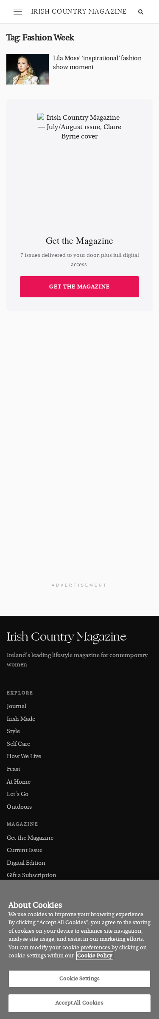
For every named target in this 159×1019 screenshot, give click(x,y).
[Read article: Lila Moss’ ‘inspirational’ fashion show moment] (27, 69)
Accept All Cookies (79, 1002)
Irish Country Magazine (79, 12)
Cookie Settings (79, 978)
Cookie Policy (94, 955)
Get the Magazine (79, 286)
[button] (18, 12)
